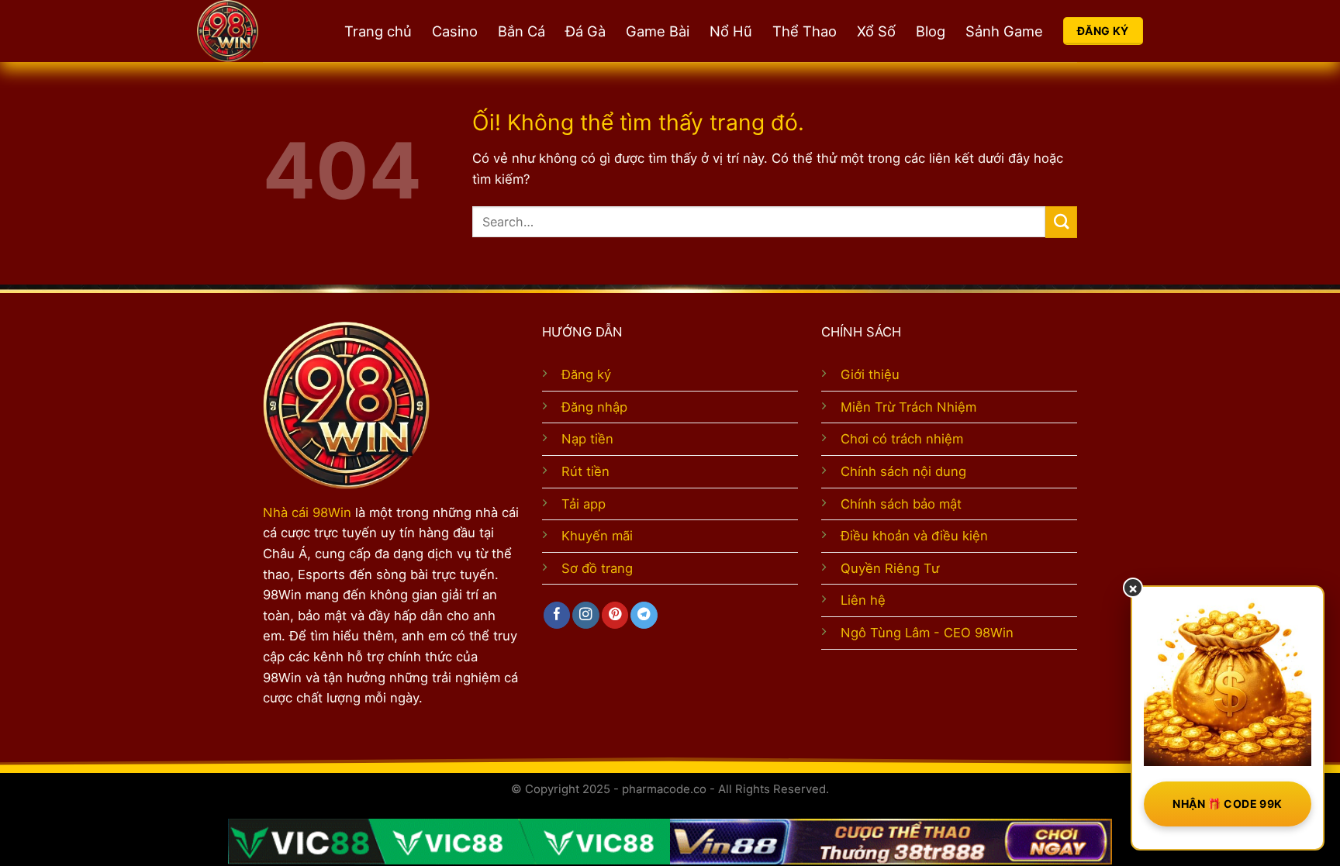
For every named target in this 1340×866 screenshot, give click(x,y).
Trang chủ (378, 31)
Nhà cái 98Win (307, 512)
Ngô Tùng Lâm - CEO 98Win (927, 632)
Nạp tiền (587, 439)
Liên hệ (863, 600)
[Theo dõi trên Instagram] (585, 615)
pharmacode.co (664, 788)
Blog (930, 31)
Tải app (583, 504)
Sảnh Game (1004, 31)
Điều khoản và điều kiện (914, 535)
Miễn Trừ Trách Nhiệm (908, 407)
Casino (455, 31)
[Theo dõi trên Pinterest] (615, 615)
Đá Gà (585, 31)
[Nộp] (1061, 222)
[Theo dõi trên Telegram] (643, 615)
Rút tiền (585, 471)
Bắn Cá (521, 31)
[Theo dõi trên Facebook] (557, 615)
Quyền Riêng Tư (890, 568)
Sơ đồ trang (597, 568)
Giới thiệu (870, 374)
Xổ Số (876, 31)
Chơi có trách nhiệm (902, 439)
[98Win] (255, 31)
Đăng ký (586, 374)
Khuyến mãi (597, 535)
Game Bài (657, 31)
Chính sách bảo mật (901, 504)
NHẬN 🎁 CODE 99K (1227, 803)
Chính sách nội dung (903, 471)
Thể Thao (804, 31)
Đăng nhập (594, 407)
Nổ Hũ (731, 31)
